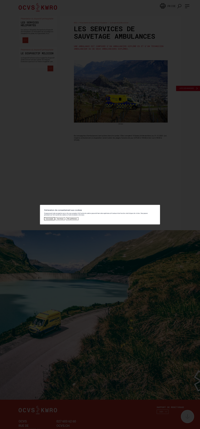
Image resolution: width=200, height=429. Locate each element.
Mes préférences (72, 219)
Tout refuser (60, 219)
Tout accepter (49, 219)
